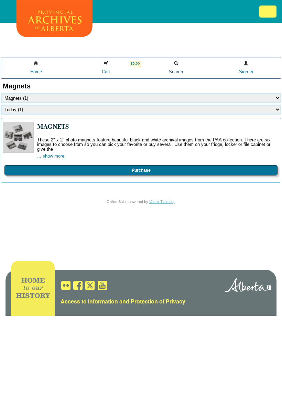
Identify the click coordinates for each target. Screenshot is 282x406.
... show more (50, 156)
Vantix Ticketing (162, 202)
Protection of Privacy (158, 301)
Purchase (141, 170)
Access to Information (89, 301)
